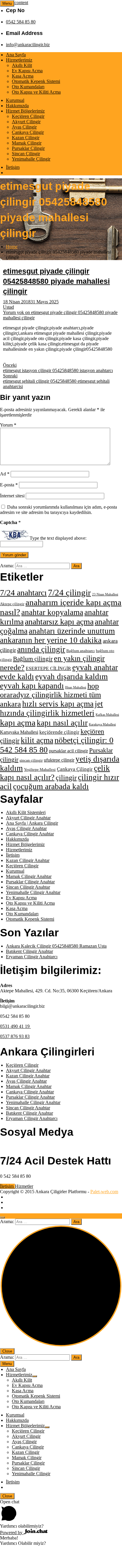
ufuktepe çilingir (59, 759)
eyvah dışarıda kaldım (71, 676)
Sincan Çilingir (26, 153)
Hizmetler (24, 1186)
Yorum (8, 424)
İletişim (13, 167)
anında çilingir (41, 649)
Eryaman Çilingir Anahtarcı (31, 956)
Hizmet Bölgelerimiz (25, 110)
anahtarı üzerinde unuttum (72, 631)
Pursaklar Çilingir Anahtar (30, 881)
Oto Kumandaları (28, 86)
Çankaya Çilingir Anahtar (30, 833)
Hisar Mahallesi (75, 687)
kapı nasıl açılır (62, 722)
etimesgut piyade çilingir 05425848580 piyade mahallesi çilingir (56, 281)
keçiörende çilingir (59, 732)
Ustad (8, 307)
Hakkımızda (17, 105)
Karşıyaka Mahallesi (19, 732)
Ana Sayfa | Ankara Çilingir (32, 823)
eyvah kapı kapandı (32, 685)
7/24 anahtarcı (23, 592)
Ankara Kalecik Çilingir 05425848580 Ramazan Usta (56, 946)
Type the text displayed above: (58, 538)
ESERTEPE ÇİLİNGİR (48, 668)
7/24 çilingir (69, 592)
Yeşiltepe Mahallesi (40, 769)
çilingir (66, 777)
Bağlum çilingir (33, 659)
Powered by (12, 1532)
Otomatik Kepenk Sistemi (36, 81)
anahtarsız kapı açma (59, 621)
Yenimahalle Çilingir (31, 158)
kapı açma (18, 722)
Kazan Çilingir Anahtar (27, 860)
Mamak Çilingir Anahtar (29, 876)
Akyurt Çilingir (26, 121)
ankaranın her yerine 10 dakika (51, 640)
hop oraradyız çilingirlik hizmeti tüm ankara (50, 695)
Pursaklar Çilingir (28, 148)
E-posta (9, 484)
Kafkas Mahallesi (107, 714)
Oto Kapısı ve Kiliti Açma (36, 91)
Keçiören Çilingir (28, 116)
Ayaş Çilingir (24, 126)
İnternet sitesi (12, 495)
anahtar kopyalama (52, 612)
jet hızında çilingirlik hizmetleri (51, 708)
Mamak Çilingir (26, 142)
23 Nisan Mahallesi (105, 594)
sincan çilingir (31, 760)
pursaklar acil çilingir (68, 750)
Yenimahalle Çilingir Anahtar (33, 892)
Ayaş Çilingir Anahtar (26, 828)
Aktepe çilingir (12, 604)
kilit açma (37, 740)
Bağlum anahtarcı (80, 650)
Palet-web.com (104, 1191)
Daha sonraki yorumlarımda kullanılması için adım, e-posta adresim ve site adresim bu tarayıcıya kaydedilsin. (58, 509)
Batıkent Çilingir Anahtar (29, 951)
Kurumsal (15, 100)
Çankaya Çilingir (28, 132)
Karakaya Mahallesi (102, 724)
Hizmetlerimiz (19, 60)
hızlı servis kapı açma (58, 703)
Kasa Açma (22, 75)
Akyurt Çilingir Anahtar (28, 817)
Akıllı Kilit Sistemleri (26, 812)
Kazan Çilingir (25, 137)
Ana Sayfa (16, 54)
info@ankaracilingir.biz (28, 44)
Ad (4, 473)
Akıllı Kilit (22, 65)
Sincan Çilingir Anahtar (28, 887)
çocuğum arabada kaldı (51, 786)
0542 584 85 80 (21, 21)
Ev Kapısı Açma (27, 70)
